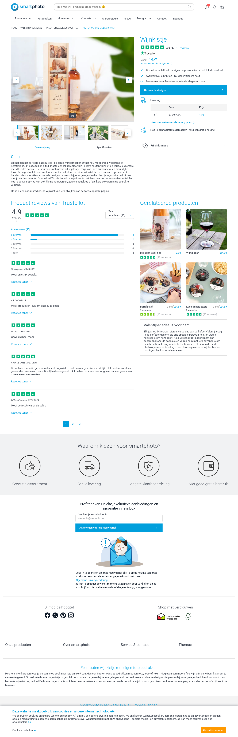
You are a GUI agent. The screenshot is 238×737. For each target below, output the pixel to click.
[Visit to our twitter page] (55, 615)
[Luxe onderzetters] (206, 282)
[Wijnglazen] (206, 229)
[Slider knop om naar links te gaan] (16, 80)
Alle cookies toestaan (213, 730)
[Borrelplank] (160, 282)
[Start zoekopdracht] (189, 7)
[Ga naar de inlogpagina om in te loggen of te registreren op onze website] (207, 7)
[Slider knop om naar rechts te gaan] (129, 80)
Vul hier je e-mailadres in (93, 514)
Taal (111, 211)
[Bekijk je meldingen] (214, 7)
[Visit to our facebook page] (47, 615)
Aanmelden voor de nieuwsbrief (97, 527)
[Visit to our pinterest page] (63, 615)
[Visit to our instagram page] (71, 615)
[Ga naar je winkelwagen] (222, 7)
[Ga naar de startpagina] (28, 7)
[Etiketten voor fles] (160, 229)
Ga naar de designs (155, 90)
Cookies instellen (22, 730)
